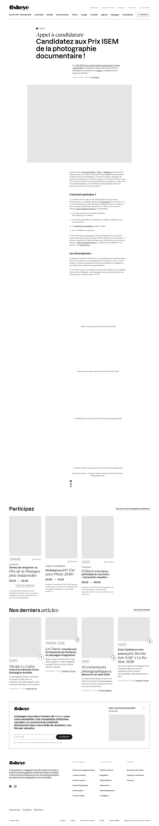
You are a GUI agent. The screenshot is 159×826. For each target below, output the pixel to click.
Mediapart (107, 172)
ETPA (99, 172)
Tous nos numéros (79, 780)
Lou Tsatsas (95, 77)
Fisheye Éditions (105, 780)
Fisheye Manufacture (107, 790)
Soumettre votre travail (108, 7)
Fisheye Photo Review (80, 785)
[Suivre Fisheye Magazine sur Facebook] (10, 786)
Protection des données (87, 820)
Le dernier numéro (79, 775)
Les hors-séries (78, 790)
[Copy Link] (97, 486)
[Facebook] (97, 481)
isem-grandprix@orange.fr (86, 209)
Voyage (84, 15)
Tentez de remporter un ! (25, 571)
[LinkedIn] (97, 483)
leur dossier (105, 202)
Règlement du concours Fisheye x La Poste (137, 820)
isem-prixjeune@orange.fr (86, 242)
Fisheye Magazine (105, 690)
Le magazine (104, 795)
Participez (115, 15)
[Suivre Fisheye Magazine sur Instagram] (15, 786)
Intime (75, 15)
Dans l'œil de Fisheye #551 (122, 708)
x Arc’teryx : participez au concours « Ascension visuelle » (95, 574)
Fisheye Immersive (106, 770)
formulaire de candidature (83, 226)
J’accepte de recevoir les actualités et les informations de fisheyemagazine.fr (39, 742)
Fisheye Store (132, 7)
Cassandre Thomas (69, 671)
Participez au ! (60, 572)
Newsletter (121, 7)
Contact (72, 820)
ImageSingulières (88, 172)
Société (50, 15)
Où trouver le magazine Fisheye (84, 770)
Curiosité (94, 15)
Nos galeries (104, 775)
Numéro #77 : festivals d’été (20, 15)
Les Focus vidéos (79, 795)
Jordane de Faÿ (31, 688)
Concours (130, 780)
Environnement (62, 15)
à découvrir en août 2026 (96, 670)
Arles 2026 (39, 15)
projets (99, 70)
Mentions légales (114, 820)
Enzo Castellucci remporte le (132, 656)
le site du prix (85, 245)
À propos (62, 820)
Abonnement (94, 7)
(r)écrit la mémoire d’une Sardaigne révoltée (24, 669)
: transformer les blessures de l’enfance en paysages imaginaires (61, 652)
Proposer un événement (135, 775)
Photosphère (127, 15)
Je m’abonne (64, 737)
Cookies (101, 820)
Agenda (104, 15)
